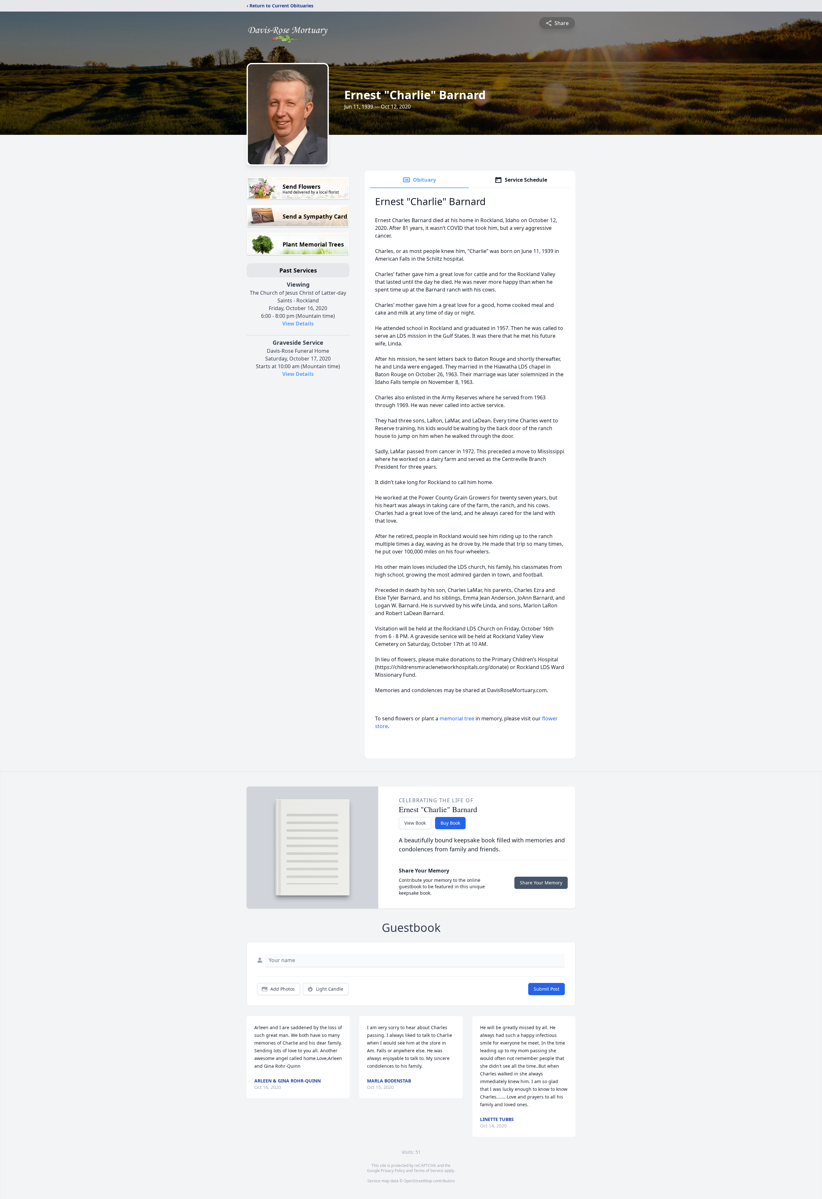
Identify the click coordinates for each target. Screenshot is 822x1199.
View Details (298, 323)
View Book (415, 823)
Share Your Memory (541, 883)
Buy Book (450, 823)
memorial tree (457, 718)
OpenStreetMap (418, 1181)
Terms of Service (428, 1170)
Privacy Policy (393, 1170)
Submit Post (546, 989)
